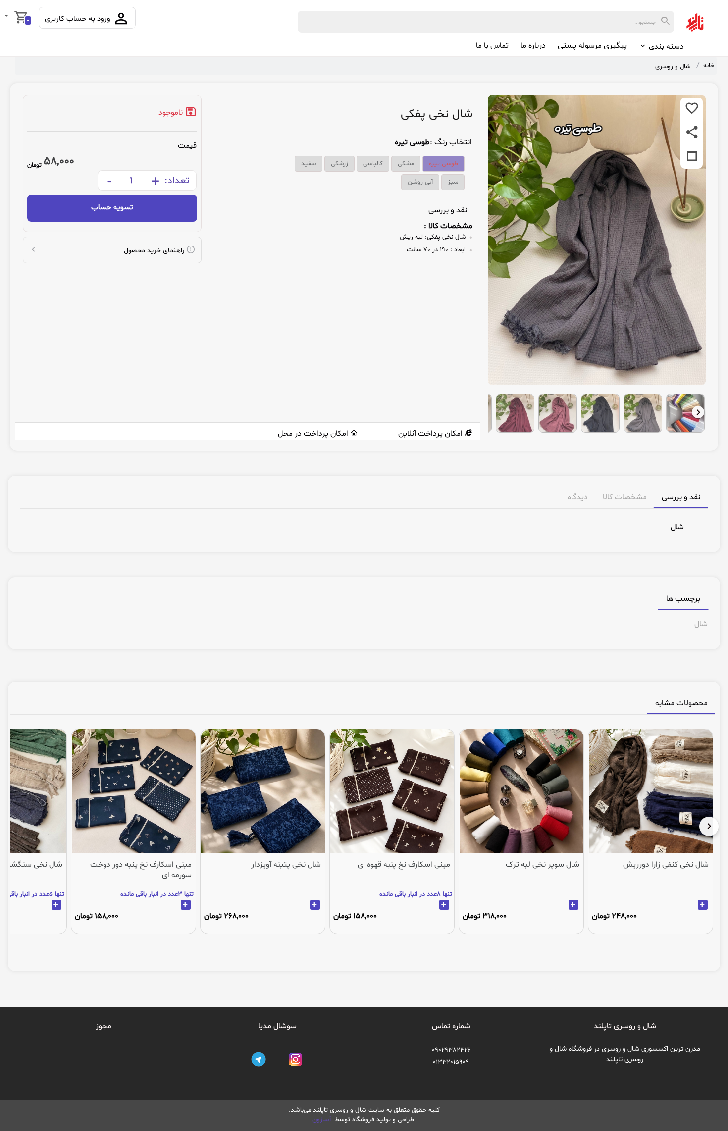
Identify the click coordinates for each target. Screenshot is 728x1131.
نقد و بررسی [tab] (681, 497)
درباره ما (533, 45)
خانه (708, 65)
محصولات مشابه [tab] (681, 703)
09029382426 (451, 1050)
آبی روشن (420, 182)
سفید (308, 163)
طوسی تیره (443, 163)
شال (701, 624)
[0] (7, 16)
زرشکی (339, 163)
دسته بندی (665, 46)
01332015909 (451, 1062)
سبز (453, 182)
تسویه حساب (112, 207)
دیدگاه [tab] (578, 497)
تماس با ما (492, 45)
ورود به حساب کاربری (78, 19)
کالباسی (373, 163)
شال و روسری (672, 66)
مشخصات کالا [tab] (625, 497)
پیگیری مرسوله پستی (592, 45)
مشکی (406, 163)
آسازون (322, 1119)
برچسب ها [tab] (683, 598)
